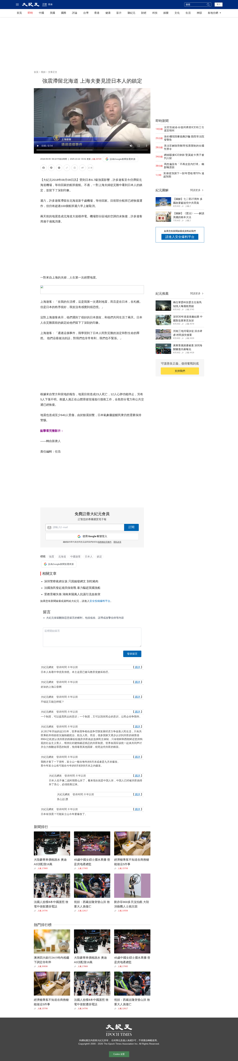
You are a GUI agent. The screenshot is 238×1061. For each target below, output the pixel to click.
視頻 (43, 72)
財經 (143, 12)
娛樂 (166, 12)
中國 (41, 12)
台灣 (85, 12)
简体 (50, 4)
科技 (155, 12)
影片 (119, 12)
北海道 (62, 556)
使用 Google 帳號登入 (95, 536)
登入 (219, 4)
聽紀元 (131, 12)
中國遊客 (75, 556)
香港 (96, 12)
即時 (30, 12)
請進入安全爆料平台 (179, 237)
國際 (63, 12)
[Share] (36, 868)
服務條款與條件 (105, 542)
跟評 (137, 667)
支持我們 (180, 371)
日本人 (89, 556)
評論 (74, 12)
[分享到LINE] (51, 168)
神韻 (199, 12)
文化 (177, 12)
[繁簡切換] (90, 168)
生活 (188, 12)
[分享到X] (59, 168)
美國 (52, 12)
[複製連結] (67, 168)
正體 (44, 4)
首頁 (19, 12)
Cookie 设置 (119, 1054)
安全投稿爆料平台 (100, 601)
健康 (108, 12)
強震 (51, 556)
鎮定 (99, 556)
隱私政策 (117, 542)
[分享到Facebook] (43, 168)
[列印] (74, 168)
